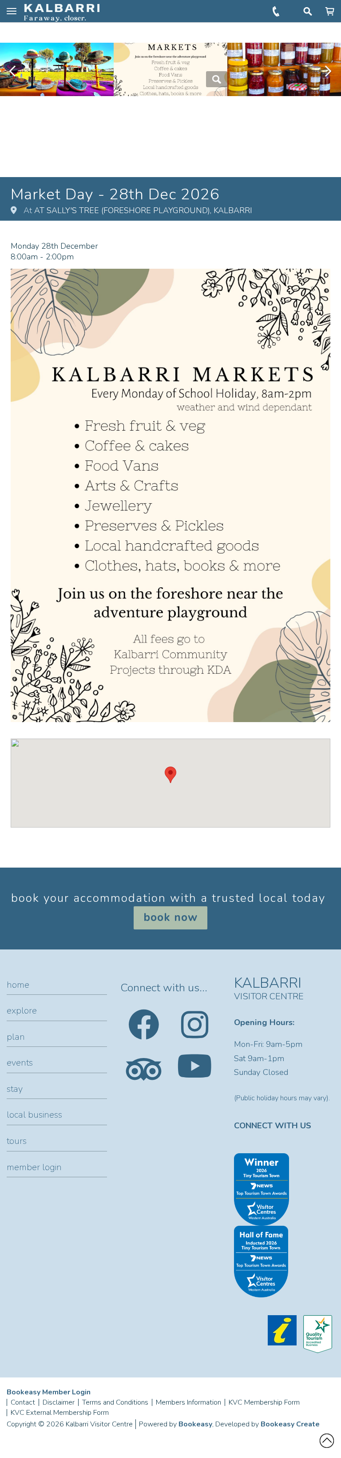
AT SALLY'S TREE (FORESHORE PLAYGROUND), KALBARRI (143, 210)
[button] (170, 775)
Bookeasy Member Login (49, 1392)
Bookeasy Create (290, 1424)
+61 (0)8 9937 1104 (277, 11)
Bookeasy (195, 1424)
